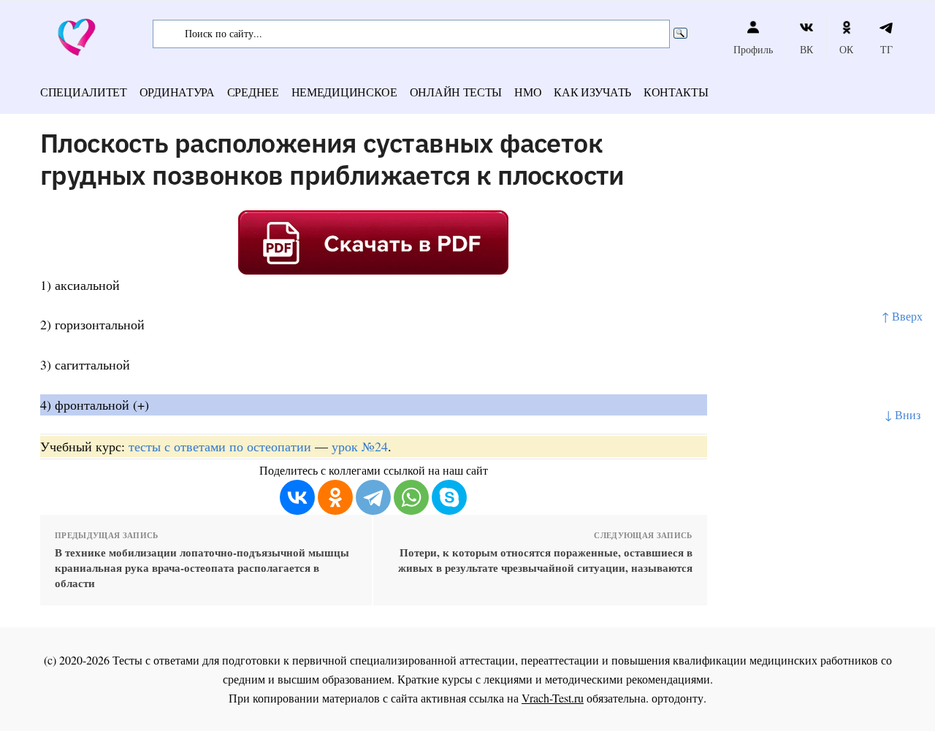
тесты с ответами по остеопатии (220, 446)
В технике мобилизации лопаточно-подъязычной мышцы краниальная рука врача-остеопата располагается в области (202, 568)
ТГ (886, 49)
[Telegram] (373, 497)
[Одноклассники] (335, 497)
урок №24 (360, 446)
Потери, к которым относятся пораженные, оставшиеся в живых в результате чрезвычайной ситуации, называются (545, 560)
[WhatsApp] (411, 497)
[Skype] (449, 497)
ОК (846, 49)
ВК (806, 49)
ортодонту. (679, 697)
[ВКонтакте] (297, 497)
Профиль (753, 49)
